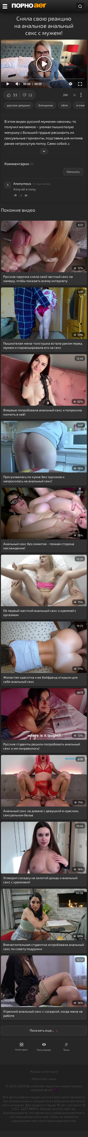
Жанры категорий (44, 1072)
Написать (73, 172)
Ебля (64, 105)
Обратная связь (44, 1079)
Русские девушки (18, 105)
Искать (80, 6)
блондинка (45, 105)
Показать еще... (42, 1030)
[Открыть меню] (5, 6)
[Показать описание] (43, 151)
